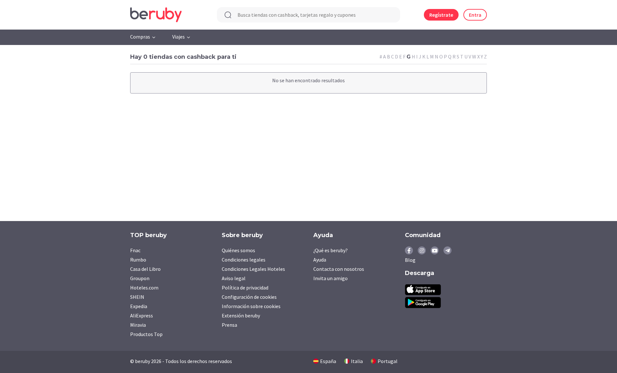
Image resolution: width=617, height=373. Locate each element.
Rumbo (138, 259)
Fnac (135, 250)
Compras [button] (140, 36)
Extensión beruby (241, 315)
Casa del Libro (145, 269)
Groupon (139, 278)
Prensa (229, 325)
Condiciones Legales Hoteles (253, 269)
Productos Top (146, 334)
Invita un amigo (330, 278)
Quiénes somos (238, 250)
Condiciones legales (243, 259)
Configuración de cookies (249, 297)
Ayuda (319, 259)
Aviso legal (234, 278)
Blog (410, 260)
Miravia (138, 325)
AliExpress (141, 315)
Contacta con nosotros (338, 269)
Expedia (138, 306)
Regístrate (441, 15)
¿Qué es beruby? (330, 250)
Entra (475, 15)
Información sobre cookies (251, 306)
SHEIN (137, 297)
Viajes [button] (178, 36)
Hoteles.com (144, 287)
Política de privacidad (245, 287)
